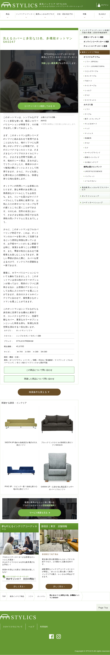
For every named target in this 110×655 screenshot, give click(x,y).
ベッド (87, 128)
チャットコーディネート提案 (95, 46)
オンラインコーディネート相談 (96, 42)
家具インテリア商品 (90, 52)
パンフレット (90, 176)
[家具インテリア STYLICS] (19, 5)
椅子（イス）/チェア (92, 119)
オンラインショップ (90, 196)
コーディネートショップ (92, 202)
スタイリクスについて (13, 627)
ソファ (29, 331)
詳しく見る (18, 586)
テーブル (88, 114)
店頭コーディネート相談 (94, 37)
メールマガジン (91, 181)
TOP (4, 596)
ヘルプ (31, 627)
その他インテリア (91, 162)
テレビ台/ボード (91, 124)
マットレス (89, 133)
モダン (33, 336)
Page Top (103, 608)
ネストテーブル (91, 76)
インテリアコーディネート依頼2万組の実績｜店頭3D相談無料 (96, 31)
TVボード (88, 81)
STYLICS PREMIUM (24, 341)
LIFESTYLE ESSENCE (93, 171)
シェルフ (88, 90)
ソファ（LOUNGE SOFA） (95, 66)
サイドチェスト (91, 100)
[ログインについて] (99, 5)
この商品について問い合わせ (39, 370)
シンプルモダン (22, 336)
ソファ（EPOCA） (92, 61)
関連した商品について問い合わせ (39, 379)
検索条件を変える (38, 392)
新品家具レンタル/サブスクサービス (95, 188)
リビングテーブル (91, 71)
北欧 (39, 336)
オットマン (20, 331)
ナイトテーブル (91, 85)
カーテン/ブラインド (92, 152)
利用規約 (44, 627)
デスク (87, 95)
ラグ (86, 148)
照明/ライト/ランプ (92, 157)
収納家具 (88, 138)
